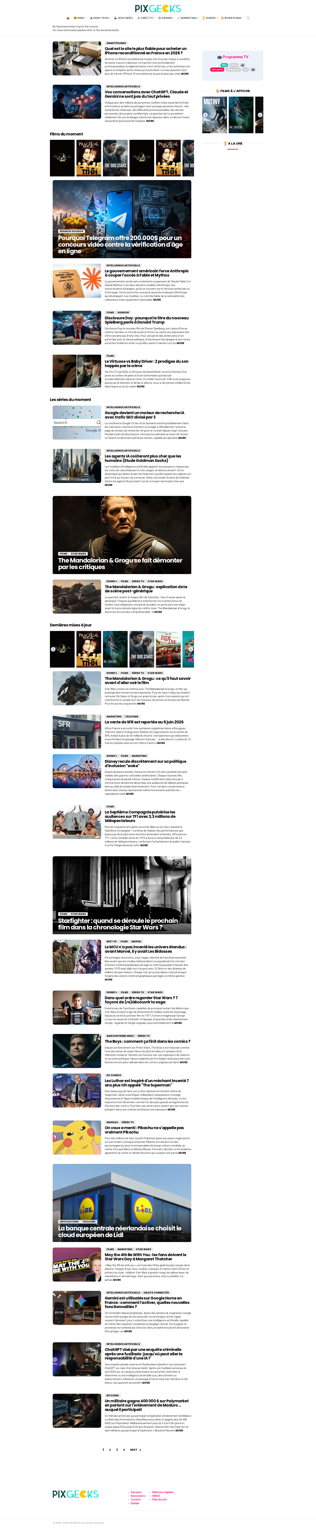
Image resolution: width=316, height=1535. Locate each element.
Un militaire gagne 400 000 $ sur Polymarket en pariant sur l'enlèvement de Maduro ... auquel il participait (147, 1405)
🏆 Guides (209, 18)
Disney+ (112, 581)
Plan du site (159, 1499)
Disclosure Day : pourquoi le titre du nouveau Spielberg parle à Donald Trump (147, 320)
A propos (136, 1492)
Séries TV (138, 581)
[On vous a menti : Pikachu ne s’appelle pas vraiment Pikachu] (77, 1138)
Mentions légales (162, 1492)
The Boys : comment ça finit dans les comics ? (147, 1041)
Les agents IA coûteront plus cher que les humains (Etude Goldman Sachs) (143, 458)
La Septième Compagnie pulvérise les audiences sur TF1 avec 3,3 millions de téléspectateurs (140, 816)
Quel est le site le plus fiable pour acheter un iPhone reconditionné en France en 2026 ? (146, 51)
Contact (136, 1499)
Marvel (136, 941)
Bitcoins (113, 1395)
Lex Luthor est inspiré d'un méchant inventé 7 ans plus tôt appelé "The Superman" (147, 1083)
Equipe (135, 1503)
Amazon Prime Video (120, 1036)
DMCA (156, 1495)
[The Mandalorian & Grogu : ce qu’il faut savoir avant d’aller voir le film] (77, 688)
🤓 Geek (79, 18)
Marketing (114, 716)
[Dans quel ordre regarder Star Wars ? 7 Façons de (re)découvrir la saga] (77, 1008)
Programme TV (235, 57)
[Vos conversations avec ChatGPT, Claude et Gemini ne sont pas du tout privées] (77, 102)
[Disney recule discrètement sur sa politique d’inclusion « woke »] (77, 771)
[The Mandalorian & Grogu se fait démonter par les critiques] (122, 535)
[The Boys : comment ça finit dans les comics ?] (77, 1051)
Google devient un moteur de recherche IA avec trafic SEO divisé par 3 (144, 415)
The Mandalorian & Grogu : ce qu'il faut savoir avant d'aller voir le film (148, 681)
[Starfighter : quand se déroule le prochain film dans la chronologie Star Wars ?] (122, 895)
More (185, 74)
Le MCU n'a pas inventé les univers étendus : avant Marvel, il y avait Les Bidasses (146, 949)
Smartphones (116, 43)
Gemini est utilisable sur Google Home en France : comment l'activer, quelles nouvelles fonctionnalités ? (147, 1302)
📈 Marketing (187, 18)
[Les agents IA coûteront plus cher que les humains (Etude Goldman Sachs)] (77, 466)
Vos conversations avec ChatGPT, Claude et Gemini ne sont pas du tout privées (146, 94)
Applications (69, 1221)
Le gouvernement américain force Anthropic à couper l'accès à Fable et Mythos (147, 273)
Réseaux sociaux (71, 231)
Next (133, 1450)
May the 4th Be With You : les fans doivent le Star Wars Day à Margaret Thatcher (145, 1257)
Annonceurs (138, 1495)
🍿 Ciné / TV (145, 18)
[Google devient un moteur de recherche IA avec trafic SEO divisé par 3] (77, 423)
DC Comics (114, 1075)
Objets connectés (156, 1292)
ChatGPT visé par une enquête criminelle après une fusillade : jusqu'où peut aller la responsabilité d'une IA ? (144, 1354)
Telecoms (131, 716)
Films (110, 312)
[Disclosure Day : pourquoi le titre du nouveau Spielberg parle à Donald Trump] (77, 328)
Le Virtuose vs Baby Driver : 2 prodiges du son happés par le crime (147, 363)
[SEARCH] (248, 18)
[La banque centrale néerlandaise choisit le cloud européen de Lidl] (122, 1203)
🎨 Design (165, 18)
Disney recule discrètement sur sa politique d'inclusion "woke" (145, 763)
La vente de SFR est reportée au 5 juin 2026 (144, 722)
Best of (112, 941)
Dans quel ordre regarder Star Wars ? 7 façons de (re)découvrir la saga (141, 1000)
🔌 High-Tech (99, 18)
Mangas (112, 1122)
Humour (123, 312)
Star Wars (78, 553)
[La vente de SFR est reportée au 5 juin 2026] (77, 732)
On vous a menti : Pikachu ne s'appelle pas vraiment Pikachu (144, 1130)
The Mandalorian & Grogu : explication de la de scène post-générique (146, 589)
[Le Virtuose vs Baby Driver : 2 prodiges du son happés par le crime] (77, 371)
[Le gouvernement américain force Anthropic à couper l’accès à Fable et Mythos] (77, 281)
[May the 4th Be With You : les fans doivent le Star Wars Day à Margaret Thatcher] (77, 1265)
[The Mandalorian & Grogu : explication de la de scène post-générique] (77, 597)
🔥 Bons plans (231, 18)
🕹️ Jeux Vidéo (123, 18)
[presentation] (53, 649)
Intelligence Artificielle (123, 86)
